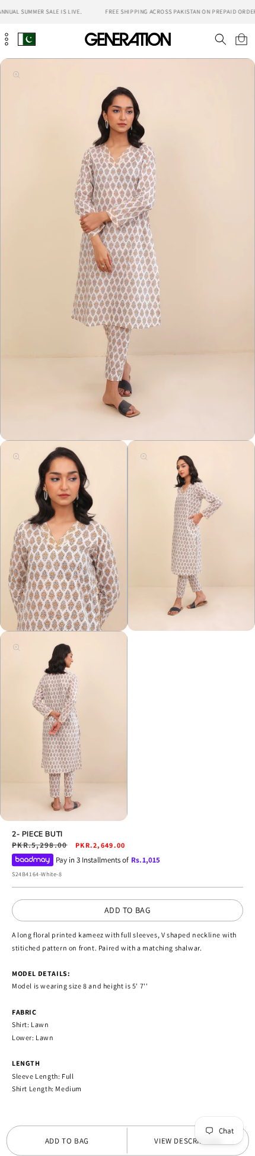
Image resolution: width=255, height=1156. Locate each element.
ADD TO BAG (127, 910)
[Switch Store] (27, 39)
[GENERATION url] (127, 39)
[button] (220, 39)
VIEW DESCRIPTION (187, 1141)
